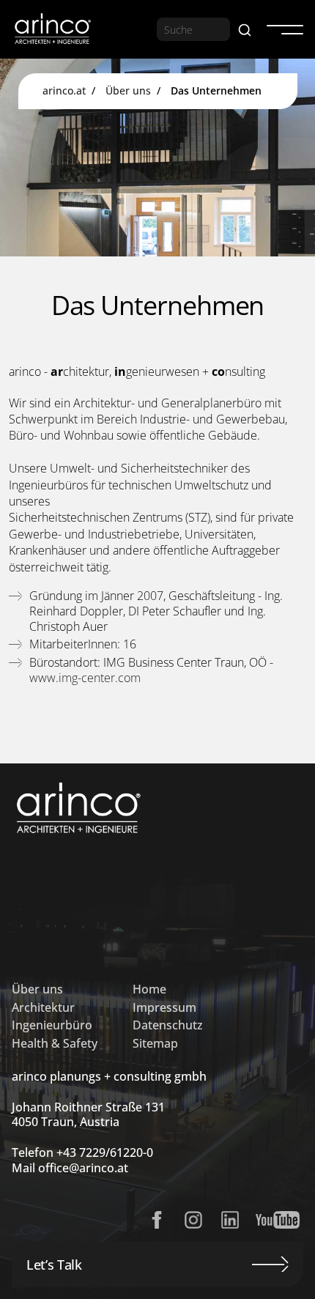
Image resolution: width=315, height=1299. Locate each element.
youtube (277, 1220)
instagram (193, 1220)
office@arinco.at (83, 1168)
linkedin (230, 1220)
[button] (279, 29)
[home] (52, 29)
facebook (156, 1220)
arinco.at (64, 90)
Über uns (128, 90)
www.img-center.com (85, 678)
